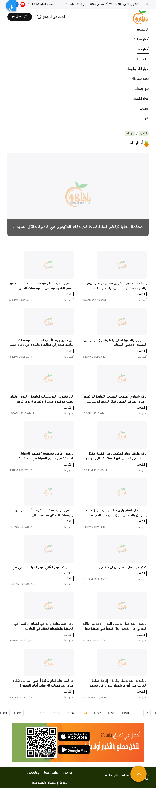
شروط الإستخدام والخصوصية (49, 782)
